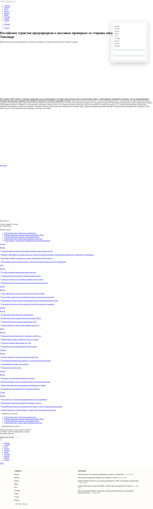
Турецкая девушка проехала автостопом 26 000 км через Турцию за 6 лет (27, 251)
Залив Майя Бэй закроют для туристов (15, 364)
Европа (6, 13)
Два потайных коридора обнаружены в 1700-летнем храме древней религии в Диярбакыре (33, 262)
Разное (6, 458)
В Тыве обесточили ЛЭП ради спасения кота (20, 233)
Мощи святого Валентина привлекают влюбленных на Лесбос (23, 385)
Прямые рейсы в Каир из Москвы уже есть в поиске (19, 339)
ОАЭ (6, 9)
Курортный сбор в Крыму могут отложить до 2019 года (21, 336)
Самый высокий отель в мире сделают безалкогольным (21, 276)
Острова (7, 17)
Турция (6, 7)
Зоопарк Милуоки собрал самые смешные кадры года (23, 239)
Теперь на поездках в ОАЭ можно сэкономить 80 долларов (22, 279)
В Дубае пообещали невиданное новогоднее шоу (18, 272)
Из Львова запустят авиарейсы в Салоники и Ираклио (20, 389)
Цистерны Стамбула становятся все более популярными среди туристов (26, 258)
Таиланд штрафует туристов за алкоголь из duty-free (19, 357)
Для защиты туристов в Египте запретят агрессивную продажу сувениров (27, 304)
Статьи (6, 20)
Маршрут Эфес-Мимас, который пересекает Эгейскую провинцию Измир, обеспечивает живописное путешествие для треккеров (47, 255)
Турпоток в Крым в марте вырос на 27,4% (16, 343)
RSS (1, 248)
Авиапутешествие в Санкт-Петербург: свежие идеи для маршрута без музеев (28, 410)
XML (2, 463)
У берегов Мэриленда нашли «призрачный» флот (21, 237)
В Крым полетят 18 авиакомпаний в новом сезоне (19, 346)
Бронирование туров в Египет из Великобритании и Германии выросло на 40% (29, 301)
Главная (7, 6)
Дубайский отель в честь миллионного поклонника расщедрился (24, 283)
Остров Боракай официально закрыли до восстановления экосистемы (26, 361)
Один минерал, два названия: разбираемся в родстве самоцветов (27, 241)
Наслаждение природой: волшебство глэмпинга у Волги (21, 403)
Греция (6, 19)
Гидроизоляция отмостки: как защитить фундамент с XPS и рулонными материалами (31, 406)
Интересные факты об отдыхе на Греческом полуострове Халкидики (25, 382)
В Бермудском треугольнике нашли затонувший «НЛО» (24, 235)
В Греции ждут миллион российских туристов (17, 378)
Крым (6, 15)
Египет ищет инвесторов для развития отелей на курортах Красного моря (27, 297)
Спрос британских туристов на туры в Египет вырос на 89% (22, 293)
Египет (6, 11)
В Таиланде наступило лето (11, 368)
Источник (3, 165)
